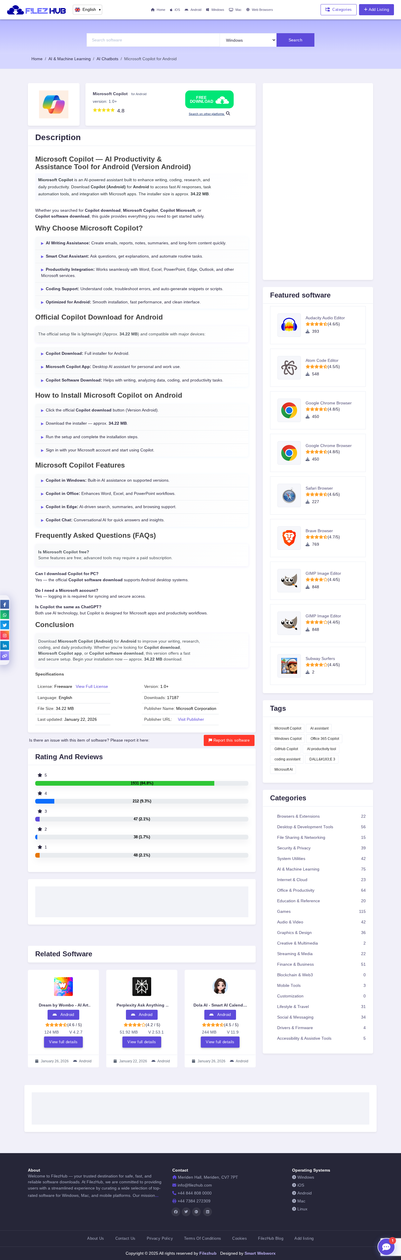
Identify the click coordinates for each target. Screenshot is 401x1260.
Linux (302, 1209)
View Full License (92, 686)
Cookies (239, 1238)
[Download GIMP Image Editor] (291, 580)
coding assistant (287, 759)
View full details (63, 1041)
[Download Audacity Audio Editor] (291, 325)
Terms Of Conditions (202, 1238)
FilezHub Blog (270, 1238)
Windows (217, 9)
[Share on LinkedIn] (4, 645)
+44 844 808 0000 (195, 1193)
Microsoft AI (283, 769)
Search (296, 40)
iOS (177, 9)
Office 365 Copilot (325, 739)
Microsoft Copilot (287, 728)
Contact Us (125, 1238)
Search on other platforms (207, 113)
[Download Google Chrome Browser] (291, 410)
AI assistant (319, 728)
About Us (95, 1238)
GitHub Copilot (286, 749)
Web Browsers (262, 9)
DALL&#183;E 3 (322, 759)
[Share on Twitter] (4, 625)
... (157, 1195)
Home (161, 9)
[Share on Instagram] (4, 635)
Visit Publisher (191, 719)
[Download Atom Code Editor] (291, 367)
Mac (238, 9)
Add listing (304, 1238)
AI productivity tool (321, 749)
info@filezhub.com (195, 1185)
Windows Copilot (287, 739)
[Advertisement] (142, 900)
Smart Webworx (259, 1253)
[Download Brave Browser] (291, 538)
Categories (342, 9)
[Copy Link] (4, 655)
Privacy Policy (160, 1238)
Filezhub (207, 1253)
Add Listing (379, 9)
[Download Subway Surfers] (291, 666)
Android (196, 9)
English (91, 9)
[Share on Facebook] (4, 604)
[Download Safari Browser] (291, 495)
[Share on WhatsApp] (4, 614)
